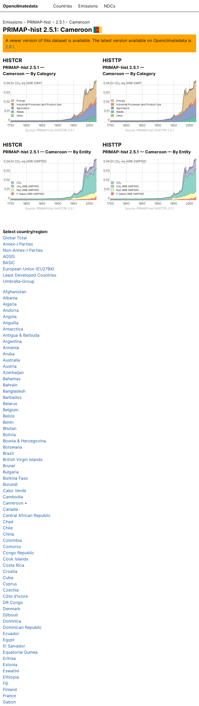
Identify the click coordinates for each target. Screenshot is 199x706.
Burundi (10, 484)
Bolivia (9, 434)
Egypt (9, 639)
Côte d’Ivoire (15, 596)
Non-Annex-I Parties (23, 250)
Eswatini (11, 670)
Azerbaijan (13, 372)
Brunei (9, 465)
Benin (8, 422)
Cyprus (10, 583)
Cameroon (79, 22)
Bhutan (9, 428)
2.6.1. (10, 46)
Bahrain (10, 384)
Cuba (8, 577)
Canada (10, 509)
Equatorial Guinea (20, 652)
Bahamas (11, 378)
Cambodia (13, 496)
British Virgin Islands (22, 459)
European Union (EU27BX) (28, 268)
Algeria (10, 304)
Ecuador (11, 633)
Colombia (12, 540)
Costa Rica (13, 565)
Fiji (5, 683)
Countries (62, 6)
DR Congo (13, 602)
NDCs (109, 6)
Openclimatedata (20, 6)
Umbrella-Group (18, 281)
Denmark (11, 608)
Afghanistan (14, 291)
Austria (10, 366)
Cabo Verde (14, 490)
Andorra (11, 310)
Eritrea (9, 658)
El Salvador (14, 646)
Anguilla (10, 322)
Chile (8, 527)
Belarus (10, 403)
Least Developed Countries (29, 275)
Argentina (12, 341)
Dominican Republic (22, 627)
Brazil (8, 453)
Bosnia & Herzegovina (24, 440)
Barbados (12, 397)
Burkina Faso (15, 478)
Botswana (12, 447)
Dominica (12, 621)
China (8, 534)
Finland (10, 689)
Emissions (88, 6)
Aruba (9, 353)
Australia (11, 360)
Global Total (15, 237)
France (9, 695)
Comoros (12, 546)
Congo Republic (18, 552)
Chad (8, 521)
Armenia (11, 347)
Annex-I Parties (18, 244)
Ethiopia (11, 677)
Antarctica (13, 329)
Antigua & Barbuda (21, 335)
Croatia (10, 571)
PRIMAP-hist (39, 22)
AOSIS (9, 256)
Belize (9, 416)
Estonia (10, 664)
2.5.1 (60, 22)
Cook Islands (15, 558)
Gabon (9, 701)
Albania (10, 297)
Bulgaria (11, 471)
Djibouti (10, 614)
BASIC (9, 262)
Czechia (11, 590)
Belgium (10, 409)
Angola (10, 316)
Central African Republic (27, 515)
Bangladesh (14, 391)
